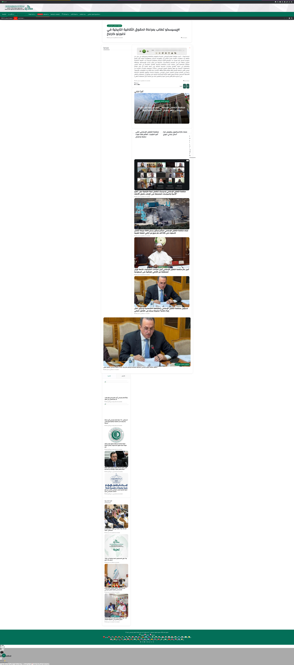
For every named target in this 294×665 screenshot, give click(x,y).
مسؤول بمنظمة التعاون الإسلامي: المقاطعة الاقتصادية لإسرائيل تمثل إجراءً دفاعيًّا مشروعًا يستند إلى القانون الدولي (130, 367)
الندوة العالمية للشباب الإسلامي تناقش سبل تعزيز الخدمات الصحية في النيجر (116, 491)
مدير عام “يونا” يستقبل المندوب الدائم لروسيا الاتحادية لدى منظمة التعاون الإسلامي (115, 589)
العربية (5, 1)
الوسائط (65, 14)
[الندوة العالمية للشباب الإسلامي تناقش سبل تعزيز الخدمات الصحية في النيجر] (116, 481)
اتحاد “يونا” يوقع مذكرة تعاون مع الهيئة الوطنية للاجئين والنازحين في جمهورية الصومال (116, 619)
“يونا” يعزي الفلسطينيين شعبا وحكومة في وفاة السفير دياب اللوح (116, 559)
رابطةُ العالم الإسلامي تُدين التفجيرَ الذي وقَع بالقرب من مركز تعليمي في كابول (116, 398)
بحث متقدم (83, 14)
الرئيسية (4, 14)
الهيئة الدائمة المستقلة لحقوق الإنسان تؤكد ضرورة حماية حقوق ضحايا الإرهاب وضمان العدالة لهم (116, 445)
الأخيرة (109, 376)
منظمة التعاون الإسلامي (114, 26)
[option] (146, 8)
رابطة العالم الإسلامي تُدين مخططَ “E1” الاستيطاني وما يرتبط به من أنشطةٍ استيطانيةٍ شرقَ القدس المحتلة (116, 421)
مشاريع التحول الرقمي (93, 14)
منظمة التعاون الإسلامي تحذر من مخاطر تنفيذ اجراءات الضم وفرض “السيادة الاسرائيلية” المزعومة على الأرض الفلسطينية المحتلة (162, 110)
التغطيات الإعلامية (55, 14)
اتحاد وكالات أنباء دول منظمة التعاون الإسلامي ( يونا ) (137, 632)
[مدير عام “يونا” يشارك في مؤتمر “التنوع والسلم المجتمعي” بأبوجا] (116, 516)
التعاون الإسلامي (21, 14)
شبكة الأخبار (74, 14)
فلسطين (43, 14)
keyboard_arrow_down (1, 658)
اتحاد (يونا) (31, 14)
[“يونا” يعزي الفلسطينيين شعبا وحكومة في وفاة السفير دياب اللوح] (116, 546)
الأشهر (123, 376)
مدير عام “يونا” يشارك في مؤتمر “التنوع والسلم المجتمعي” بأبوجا (115, 529)
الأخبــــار (10, 14)
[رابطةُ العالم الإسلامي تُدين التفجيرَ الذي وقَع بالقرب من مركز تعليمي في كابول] (116, 389)
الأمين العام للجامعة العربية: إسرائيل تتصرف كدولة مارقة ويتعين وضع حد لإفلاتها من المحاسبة (39, 18)
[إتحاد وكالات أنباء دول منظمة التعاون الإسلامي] (17, 7)
